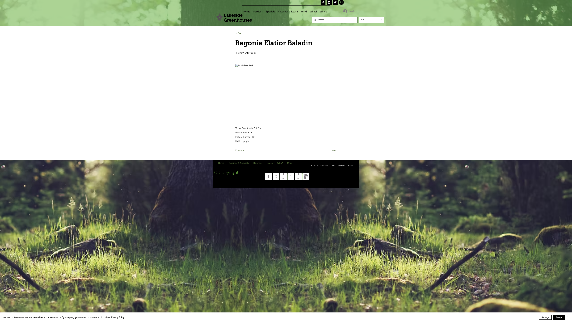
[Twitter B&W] (335, 2)
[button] (245, 33)
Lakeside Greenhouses (238, 18)
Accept (559, 317)
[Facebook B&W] (323, 2)
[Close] (568, 317)
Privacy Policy (117, 317)
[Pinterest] (341, 2)
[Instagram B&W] (329, 2)
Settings (545, 317)
